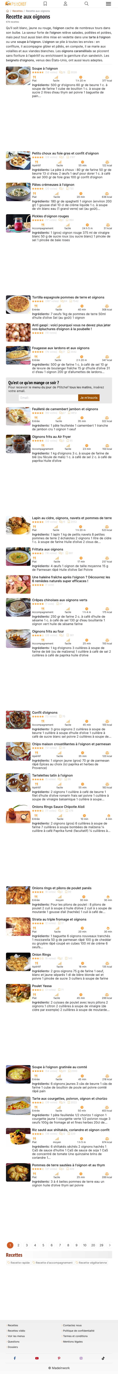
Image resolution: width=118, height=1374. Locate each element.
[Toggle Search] (86, 3)
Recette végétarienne (93, 1262)
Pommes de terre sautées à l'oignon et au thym (68, 1165)
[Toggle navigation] (108, 4)
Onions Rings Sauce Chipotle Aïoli (58, 807)
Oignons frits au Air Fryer (51, 437)
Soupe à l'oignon (45, 68)
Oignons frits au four (48, 631)
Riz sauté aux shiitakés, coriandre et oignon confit (71, 1130)
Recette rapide (20, 1262)
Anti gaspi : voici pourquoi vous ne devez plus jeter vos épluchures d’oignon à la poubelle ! (71, 327)
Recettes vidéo (16, 1330)
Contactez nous (72, 1325)
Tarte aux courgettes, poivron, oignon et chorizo (69, 1098)
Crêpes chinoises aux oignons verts (59, 600)
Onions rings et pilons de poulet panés (61, 888)
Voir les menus (16, 1336)
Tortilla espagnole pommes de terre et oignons (68, 297)
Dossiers (13, 1347)
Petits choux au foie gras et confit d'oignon (65, 153)
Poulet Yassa (42, 986)
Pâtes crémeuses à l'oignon (53, 185)
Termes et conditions (75, 1336)
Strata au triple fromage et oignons (59, 919)
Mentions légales (73, 1341)
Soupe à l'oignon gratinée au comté (59, 1067)
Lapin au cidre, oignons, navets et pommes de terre (72, 518)
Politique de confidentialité (78, 1330)
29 (101, 1245)
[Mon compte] (65, 3)
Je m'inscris (89, 398)
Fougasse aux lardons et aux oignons (60, 348)
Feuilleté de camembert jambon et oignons (65, 409)
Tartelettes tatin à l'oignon (52, 775)
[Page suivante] (109, 1245)
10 (85, 1245)
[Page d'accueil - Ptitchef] (7, 10)
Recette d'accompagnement (54, 1262)
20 (93, 1245)
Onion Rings (41, 954)
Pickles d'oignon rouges (50, 216)
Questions (13, 1341)
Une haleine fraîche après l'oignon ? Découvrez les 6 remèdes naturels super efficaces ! (71, 579)
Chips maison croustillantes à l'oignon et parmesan (71, 744)
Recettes (13, 1325)
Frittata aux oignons (47, 549)
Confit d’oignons (44, 712)
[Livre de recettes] (45, 3)
